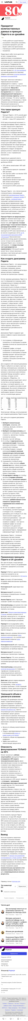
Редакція (7, 18)
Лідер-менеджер (12, 1007)
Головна (5, 1003)
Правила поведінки (9, 898)
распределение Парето (16, 195)
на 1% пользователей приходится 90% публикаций (12, 235)
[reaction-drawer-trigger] (4, 1018)
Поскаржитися (20, 898)
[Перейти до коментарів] (12, 1018)
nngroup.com (16, 881)
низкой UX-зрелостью (8, 709)
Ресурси (22, 1003)
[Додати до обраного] (19, 1018)
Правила (13, 1010)
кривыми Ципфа (18, 197)
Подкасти (10, 1003)
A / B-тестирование (19, 70)
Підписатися (14, 953)
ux (2, 37)
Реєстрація (23, 2)
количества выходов (8, 669)
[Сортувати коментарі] (15, 886)
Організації (20, 1010)
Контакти (7, 1010)
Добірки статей (7, 1005)
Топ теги (17, 1003)
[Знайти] (16, 2)
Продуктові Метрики (18, 1005)
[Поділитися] (25, 1018)
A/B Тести (4, 1007)
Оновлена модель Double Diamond (11, 983)
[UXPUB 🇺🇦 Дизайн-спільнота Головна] (8, 2)
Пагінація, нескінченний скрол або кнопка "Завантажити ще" (13, 976)
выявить (18, 684)
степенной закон (16, 199)
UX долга (24, 576)
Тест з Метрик (22, 1007)
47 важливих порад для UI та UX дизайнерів (11, 990)
